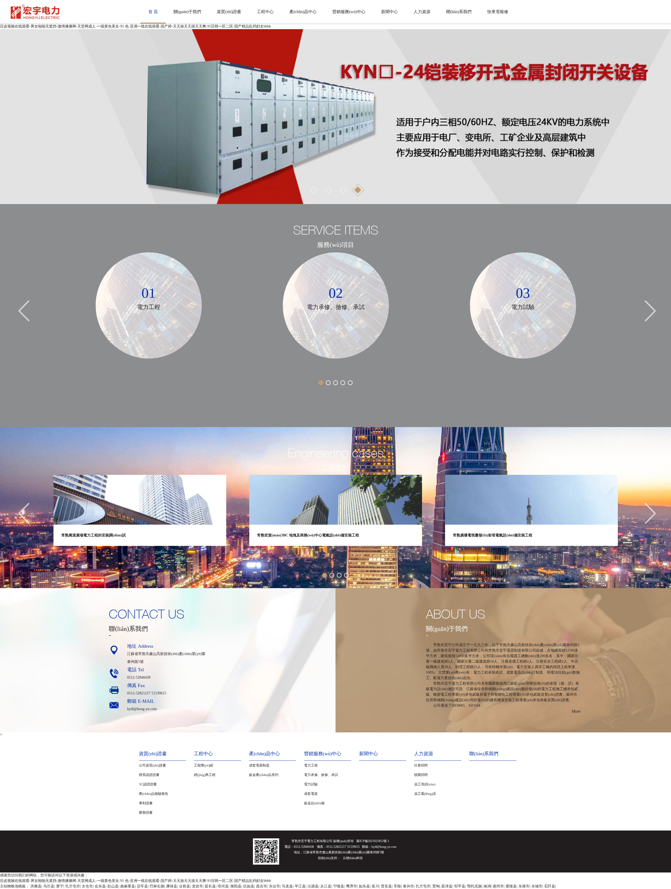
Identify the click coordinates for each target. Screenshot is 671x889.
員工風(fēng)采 (425, 794)
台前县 (184, 886)
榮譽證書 (146, 813)
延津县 (446, 886)
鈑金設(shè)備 (314, 803)
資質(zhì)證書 (229, 11)
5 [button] (350, 382)
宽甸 (436, 886)
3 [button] (343, 190)
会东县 (100, 886)
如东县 (364, 886)
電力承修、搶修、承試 (321, 775)
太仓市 (87, 886)
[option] (335, 116)
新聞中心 (389, 11)
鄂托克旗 (474, 886)
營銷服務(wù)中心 (348, 11)
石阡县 (549, 886)
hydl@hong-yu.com (142, 709)
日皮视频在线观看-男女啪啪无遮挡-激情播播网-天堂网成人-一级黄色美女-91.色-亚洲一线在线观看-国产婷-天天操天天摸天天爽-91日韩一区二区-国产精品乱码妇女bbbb (135, 26)
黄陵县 (511, 886)
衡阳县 (235, 886)
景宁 (59, 886)
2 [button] (328, 190)
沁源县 (312, 886)
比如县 (248, 886)
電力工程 (311, 765)
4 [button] (358, 190)
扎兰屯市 (72, 886)
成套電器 (311, 794)
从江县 (325, 886)
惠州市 (498, 886)
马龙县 (287, 886)
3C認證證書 (148, 784)
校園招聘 (421, 775)
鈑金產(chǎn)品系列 (263, 775)
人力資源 (422, 11)
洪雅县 (35, 886)
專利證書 (146, 803)
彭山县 (112, 886)
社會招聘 (421, 765)
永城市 (536, 886)
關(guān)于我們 (187, 11)
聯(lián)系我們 (459, 11)
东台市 (274, 886)
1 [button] (313, 190)
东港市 (523, 886)
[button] (9, 116)
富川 (375, 886)
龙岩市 (197, 886)
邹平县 (459, 886)
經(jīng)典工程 (204, 775)
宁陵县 (338, 886)
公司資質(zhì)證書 (152, 765)
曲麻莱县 (127, 886)
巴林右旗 (157, 886)
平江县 (300, 886)
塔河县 (223, 886)
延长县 (210, 886)
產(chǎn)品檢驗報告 (153, 794)
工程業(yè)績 (203, 765)
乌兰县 (48, 886)
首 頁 (153, 11)
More (576, 711)
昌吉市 (261, 886)
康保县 (171, 886)
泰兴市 (408, 886)
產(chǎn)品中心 (303, 11)
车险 (397, 886)
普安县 (386, 886)
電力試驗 (311, 784)
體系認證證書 (149, 775)
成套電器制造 (259, 765)
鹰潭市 (351, 886)
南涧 (487, 886)
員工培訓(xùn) (424, 784)
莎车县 (142, 886)
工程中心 (265, 11)
